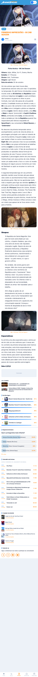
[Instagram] (8, 555)
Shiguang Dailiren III (14, 411)
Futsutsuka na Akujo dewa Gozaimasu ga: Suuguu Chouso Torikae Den (18, 488)
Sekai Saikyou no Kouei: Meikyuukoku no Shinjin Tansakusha (18, 498)
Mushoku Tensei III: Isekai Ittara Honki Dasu (20, 405)
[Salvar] (35, 39)
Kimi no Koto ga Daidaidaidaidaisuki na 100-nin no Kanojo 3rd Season (19, 482)
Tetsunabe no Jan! (12, 503)
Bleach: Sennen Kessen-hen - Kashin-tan (20, 399)
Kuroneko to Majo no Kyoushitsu (15, 493)
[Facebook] (13, 555)
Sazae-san (10, 507)
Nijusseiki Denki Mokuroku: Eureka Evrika (18, 478)
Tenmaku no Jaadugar (15, 422)
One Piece (9, 466)
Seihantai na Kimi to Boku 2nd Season (19, 416)
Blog (3, 29)
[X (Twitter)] (3, 555)
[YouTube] (18, 555)
